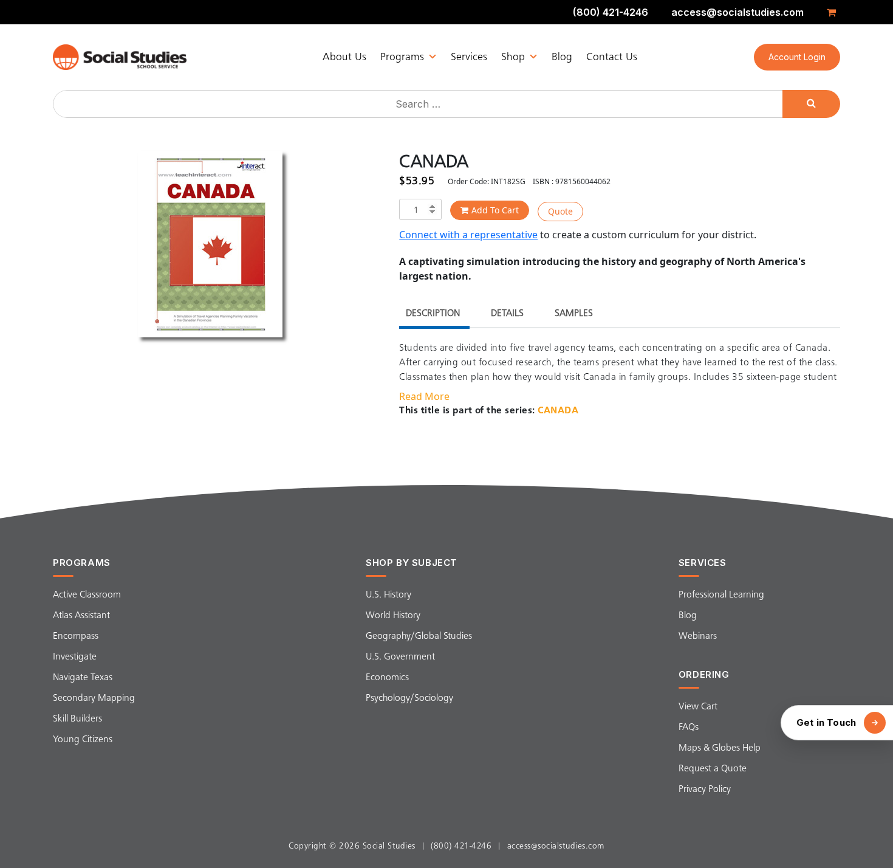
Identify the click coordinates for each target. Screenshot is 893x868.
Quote (560, 211)
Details (507, 314)
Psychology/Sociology (409, 698)
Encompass (75, 636)
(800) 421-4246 (610, 12)
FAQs (689, 727)
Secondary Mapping (94, 698)
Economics (387, 678)
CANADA (558, 411)
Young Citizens (82, 740)
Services (469, 57)
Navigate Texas (82, 678)
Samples (574, 314)
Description (433, 314)
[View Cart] (833, 12)
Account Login (797, 57)
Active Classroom (87, 595)
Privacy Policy (705, 789)
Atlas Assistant (81, 616)
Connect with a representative (468, 234)
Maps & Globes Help (720, 748)
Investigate (75, 657)
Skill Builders (77, 719)
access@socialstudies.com (737, 12)
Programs (402, 57)
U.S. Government (400, 657)
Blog (562, 57)
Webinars (698, 636)
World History (393, 616)
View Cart (698, 707)
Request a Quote (713, 769)
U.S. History (388, 595)
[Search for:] (419, 104)
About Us (344, 57)
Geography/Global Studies (419, 636)
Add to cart (495, 210)
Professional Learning (721, 595)
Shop (513, 57)
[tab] (433, 315)
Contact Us (611, 57)
